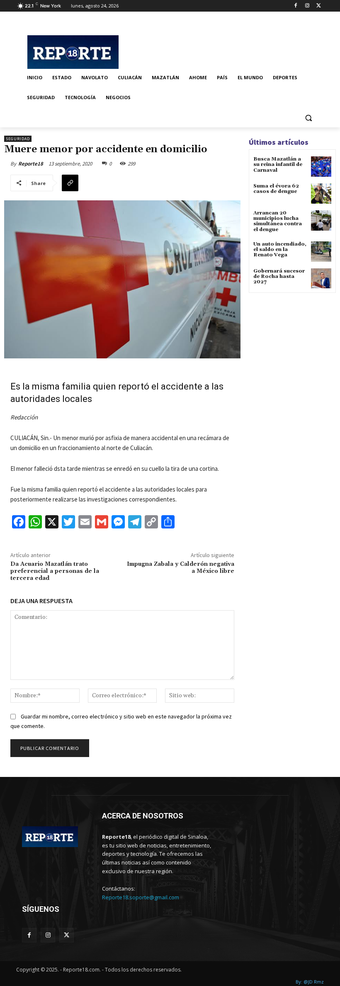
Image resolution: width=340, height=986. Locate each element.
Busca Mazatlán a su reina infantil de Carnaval (277, 164)
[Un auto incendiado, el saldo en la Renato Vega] (321, 251)
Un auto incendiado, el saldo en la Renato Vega (279, 249)
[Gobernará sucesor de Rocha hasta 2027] (321, 278)
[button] (308, 117)
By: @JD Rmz (310, 982)
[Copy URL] (70, 183)
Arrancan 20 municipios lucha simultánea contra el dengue (277, 221)
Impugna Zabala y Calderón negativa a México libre (180, 567)
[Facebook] (296, 6)
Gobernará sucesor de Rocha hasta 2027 (279, 276)
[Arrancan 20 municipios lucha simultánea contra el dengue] (321, 220)
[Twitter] (318, 6)
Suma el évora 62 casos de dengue (276, 189)
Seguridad (18, 138)
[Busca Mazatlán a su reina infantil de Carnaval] (321, 166)
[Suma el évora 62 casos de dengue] (321, 193)
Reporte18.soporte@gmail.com (140, 897)
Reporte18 (30, 163)
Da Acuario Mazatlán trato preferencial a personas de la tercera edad (54, 571)
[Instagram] (307, 6)
